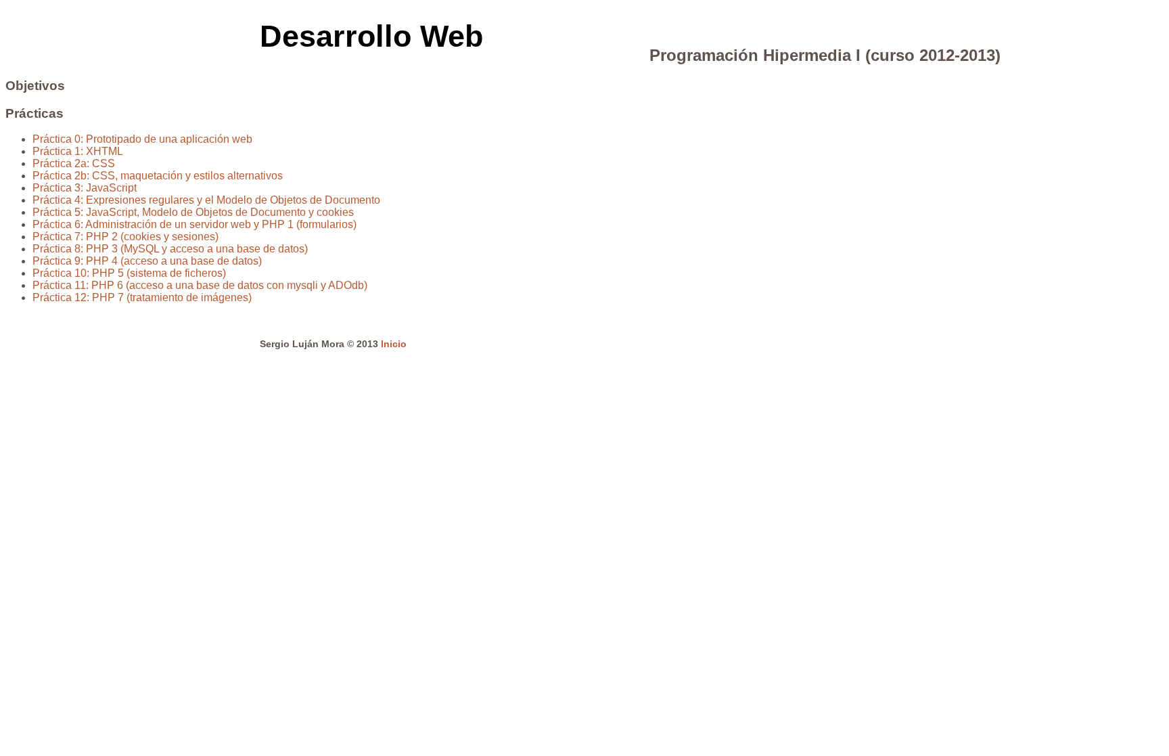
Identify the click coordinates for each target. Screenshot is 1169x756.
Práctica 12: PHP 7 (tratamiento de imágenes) (142, 297)
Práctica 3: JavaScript (84, 188)
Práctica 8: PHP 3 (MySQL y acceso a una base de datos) (170, 248)
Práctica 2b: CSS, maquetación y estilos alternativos (157, 175)
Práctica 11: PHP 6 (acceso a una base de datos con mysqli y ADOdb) (199, 285)
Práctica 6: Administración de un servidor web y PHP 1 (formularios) (194, 224)
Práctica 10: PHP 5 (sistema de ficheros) (129, 273)
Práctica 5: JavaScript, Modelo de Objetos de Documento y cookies (193, 212)
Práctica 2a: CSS (73, 163)
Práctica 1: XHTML (77, 151)
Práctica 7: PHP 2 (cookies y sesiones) (125, 236)
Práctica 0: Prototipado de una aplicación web (142, 139)
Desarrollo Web (371, 36)
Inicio (394, 343)
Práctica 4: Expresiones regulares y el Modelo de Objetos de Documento (206, 200)
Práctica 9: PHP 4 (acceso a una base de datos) (147, 261)
